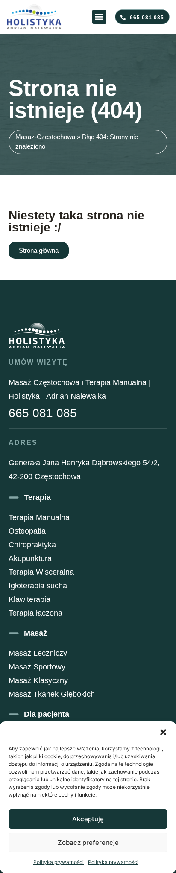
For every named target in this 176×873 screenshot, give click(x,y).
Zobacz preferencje (88, 842)
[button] (163, 732)
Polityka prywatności (58, 862)
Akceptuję (88, 819)
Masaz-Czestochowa (45, 136)
